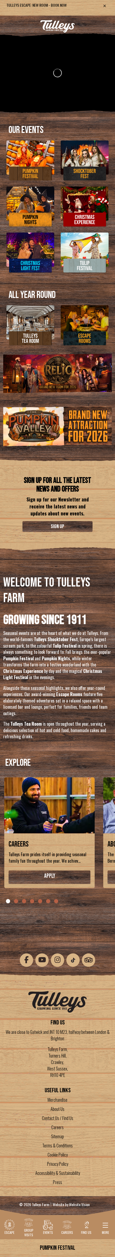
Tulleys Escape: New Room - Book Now (36, 5)
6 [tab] (48, 901)
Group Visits (28, 1232)
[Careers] (49, 807)
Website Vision (79, 1204)
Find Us (86, 1232)
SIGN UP (57, 526)
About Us (57, 1109)
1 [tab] (8, 901)
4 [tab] (32, 901)
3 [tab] (24, 901)
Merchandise (57, 1100)
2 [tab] (16, 901)
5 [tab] (40, 901)
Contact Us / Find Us (57, 1118)
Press (57, 1182)
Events (48, 1232)
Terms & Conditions (57, 1145)
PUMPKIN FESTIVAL (57, 1248)
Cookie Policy (58, 1154)
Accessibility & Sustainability (57, 1173)
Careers (19, 844)
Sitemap (57, 1136)
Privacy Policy (57, 1164)
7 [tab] (56, 901)
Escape (9, 1232)
